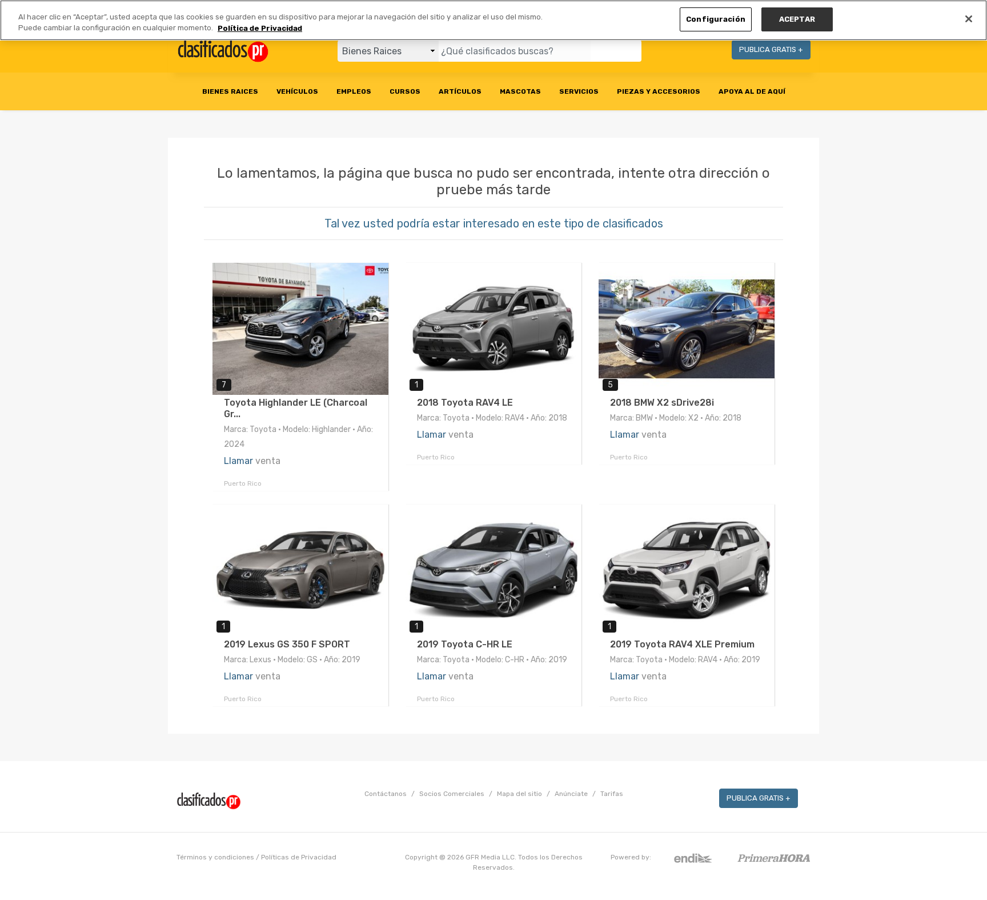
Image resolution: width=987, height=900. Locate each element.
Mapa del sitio (519, 794)
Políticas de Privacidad (298, 857)
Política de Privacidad (260, 28)
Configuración (715, 19)
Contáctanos (385, 794)
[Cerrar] (968, 18)
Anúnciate (571, 794)
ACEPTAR (797, 19)
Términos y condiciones (215, 857)
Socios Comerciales (451, 794)
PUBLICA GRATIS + (771, 49)
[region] (493, 20)
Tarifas (611, 794)
